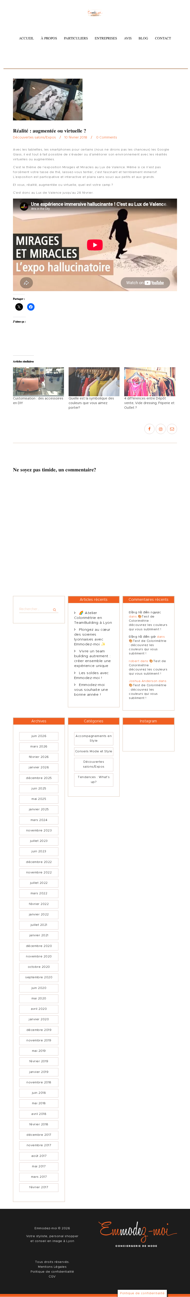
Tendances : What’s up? (94, 780)
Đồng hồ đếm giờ (142, 636)
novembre (39, 830)
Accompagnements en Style (94, 739)
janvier (39, 767)
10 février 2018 (75, 137)
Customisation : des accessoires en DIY (38, 401)
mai (39, 799)
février (39, 757)
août (39, 1156)
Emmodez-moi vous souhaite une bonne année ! (91, 689)
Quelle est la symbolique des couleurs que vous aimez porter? (91, 403)
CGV (52, 1276)
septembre (38, 977)
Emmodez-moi (46, 1228)
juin (39, 736)
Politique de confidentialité (52, 1271)
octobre (39, 967)
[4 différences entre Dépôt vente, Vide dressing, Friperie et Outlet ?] (149, 381)
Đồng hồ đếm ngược (145, 612)
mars (39, 746)
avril (39, 1009)
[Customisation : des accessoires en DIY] (38, 381)
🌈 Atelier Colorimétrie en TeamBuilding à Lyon (93, 617)
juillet (39, 841)
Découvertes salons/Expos (34, 137)
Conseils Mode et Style (93, 751)
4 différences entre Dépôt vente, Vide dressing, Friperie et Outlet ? (149, 403)
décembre (39, 778)
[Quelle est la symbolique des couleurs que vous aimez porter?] (94, 381)
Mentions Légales (52, 1266)
